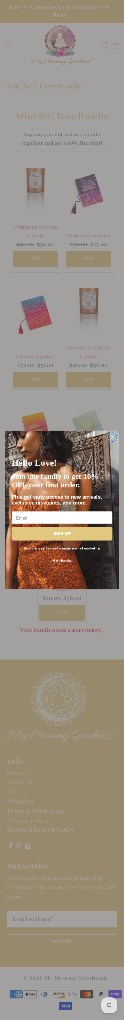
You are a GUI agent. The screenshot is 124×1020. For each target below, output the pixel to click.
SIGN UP (62, 533)
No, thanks (61, 560)
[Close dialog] (112, 436)
